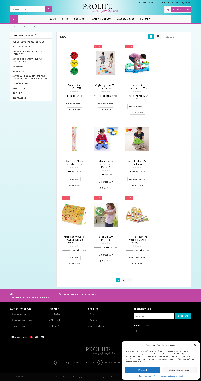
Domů (12, 27)
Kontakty (93, 320)
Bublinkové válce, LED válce (29, 42)
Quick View (74, 109)
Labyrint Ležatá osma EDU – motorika (105, 164)
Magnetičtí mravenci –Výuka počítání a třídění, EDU (74, 240)
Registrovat (185, 2)
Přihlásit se (173, 2)
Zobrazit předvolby (179, 370)
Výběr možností (137, 258)
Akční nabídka (20, 84)
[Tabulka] (158, 36)
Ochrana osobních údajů (23, 320)
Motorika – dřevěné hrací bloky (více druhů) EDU (137, 240)
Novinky (17, 93)
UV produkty (19, 71)
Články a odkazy (96, 326)
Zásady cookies (144, 376)
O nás (91, 314)
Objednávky (56, 320)
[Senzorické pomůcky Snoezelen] (100, 8)
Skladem (74, 179)
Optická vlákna (21, 47)
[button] (195, 345)
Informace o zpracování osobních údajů (167, 376)
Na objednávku (74, 103)
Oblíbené (55, 326)
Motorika (18, 67)
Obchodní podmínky (21, 314)
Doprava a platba (19, 326)
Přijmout (142, 370)
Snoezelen (18, 88)
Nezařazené (19, 98)
